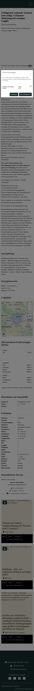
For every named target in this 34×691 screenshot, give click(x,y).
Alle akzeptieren (25, 94)
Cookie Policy (5, 80)
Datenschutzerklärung (21, 79)
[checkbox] (30, 86)
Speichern (14, 94)
